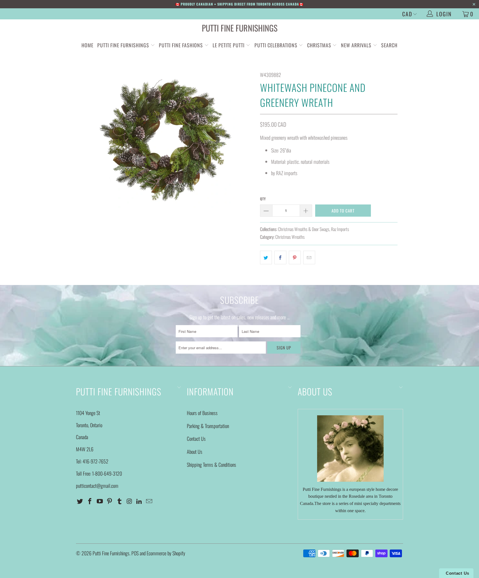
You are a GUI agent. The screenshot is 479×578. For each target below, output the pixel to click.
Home (87, 45)
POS (135, 553)
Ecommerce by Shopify (166, 553)
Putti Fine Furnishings (239, 28)
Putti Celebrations (275, 45)
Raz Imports (340, 229)
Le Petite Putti (229, 45)
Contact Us (196, 438)
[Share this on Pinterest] (295, 257)
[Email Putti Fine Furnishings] (149, 501)
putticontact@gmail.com (97, 485)
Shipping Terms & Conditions (211, 464)
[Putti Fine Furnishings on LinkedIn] (139, 501)
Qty (263, 198)
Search (389, 45)
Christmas (320, 45)
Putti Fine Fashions (181, 45)
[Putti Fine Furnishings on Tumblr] (120, 501)
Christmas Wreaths (290, 237)
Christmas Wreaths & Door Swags (303, 229)
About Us (194, 451)
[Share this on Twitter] (266, 257)
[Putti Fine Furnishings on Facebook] (90, 501)
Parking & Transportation (208, 425)
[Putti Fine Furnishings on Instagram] (129, 501)
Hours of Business (202, 412)
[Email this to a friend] (309, 257)
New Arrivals (356, 45)
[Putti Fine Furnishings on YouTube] (100, 501)
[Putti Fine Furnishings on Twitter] (80, 501)
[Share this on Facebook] (280, 257)
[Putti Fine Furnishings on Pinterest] (110, 501)
